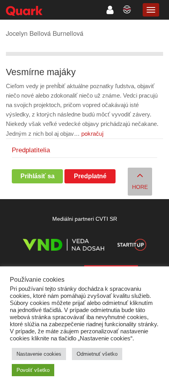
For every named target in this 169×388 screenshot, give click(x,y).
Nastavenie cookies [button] (39, 354)
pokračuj (92, 133)
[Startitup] (132, 246)
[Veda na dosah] (63, 246)
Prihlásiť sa (37, 176)
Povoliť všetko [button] (33, 370)
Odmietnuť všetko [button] (97, 354)
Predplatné (90, 176)
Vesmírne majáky (41, 72)
